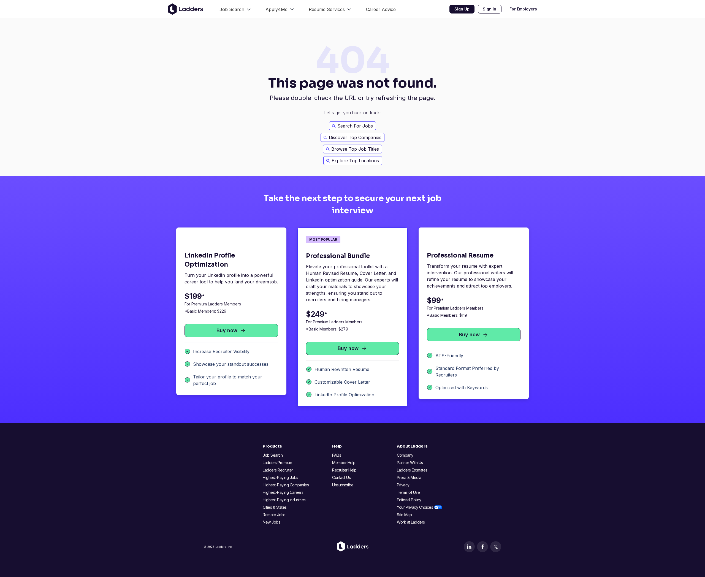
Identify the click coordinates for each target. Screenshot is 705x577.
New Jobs (271, 522)
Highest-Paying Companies (286, 485)
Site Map (404, 514)
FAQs (336, 455)
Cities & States (275, 507)
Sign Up (462, 9)
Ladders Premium (277, 462)
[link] (235, 9)
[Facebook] (482, 546)
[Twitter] (495, 546)
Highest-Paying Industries (284, 499)
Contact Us (341, 477)
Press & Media (409, 477)
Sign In (489, 9)
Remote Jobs (274, 514)
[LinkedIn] (469, 546)
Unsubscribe (343, 485)
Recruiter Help (344, 470)
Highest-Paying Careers (283, 492)
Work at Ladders (411, 522)
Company (405, 455)
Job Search (273, 455)
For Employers (523, 9)
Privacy (403, 485)
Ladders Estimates (412, 470)
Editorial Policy (409, 499)
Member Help (344, 462)
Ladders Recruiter (278, 470)
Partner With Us (410, 462)
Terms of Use (408, 492)
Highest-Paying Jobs (280, 477)
